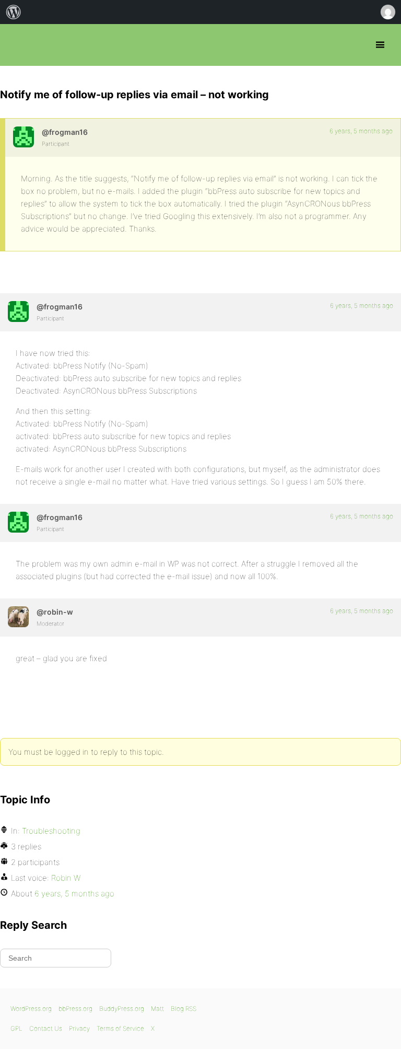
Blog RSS (183, 1008)
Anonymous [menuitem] (387, 12)
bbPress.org (17, 45)
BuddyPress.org (121, 1008)
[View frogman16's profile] (23, 136)
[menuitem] (13, 12)
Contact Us (45, 1028)
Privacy (79, 1028)
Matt (157, 1008)
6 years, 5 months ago (361, 131)
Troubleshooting (51, 831)
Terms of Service (120, 1028)
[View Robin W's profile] (18, 616)
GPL (16, 1028)
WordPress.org (31, 1008)
